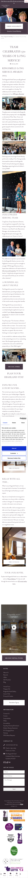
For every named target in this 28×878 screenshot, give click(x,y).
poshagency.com (14, 806)
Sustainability (6, 718)
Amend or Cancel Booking (14, 31)
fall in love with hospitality (9, 271)
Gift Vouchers (7, 680)
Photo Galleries (11, 579)
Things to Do (6, 689)
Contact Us (6, 713)
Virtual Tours (6, 686)
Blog (4, 682)
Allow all (14, 448)
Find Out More (14, 468)
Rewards (5, 675)
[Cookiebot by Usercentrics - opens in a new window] (20, 418)
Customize (13, 453)
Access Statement (7, 800)
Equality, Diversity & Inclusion (11, 725)
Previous (3, 547)
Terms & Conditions (16, 800)
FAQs (5, 721)
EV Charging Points (8, 730)
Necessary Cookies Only (14, 458)
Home (2, 36)
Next (25, 547)
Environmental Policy (17, 802)
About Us (5, 672)
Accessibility (6, 723)
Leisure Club (6, 694)
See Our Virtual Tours (14, 658)
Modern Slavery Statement (10, 728)
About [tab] (23, 422)
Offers (5, 677)
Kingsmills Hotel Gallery (9, 691)
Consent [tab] (5, 422)
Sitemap (5, 733)
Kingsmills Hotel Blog (8, 36)
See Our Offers (14, 367)
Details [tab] (14, 422)
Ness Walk (22, 114)
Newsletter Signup (14, 702)
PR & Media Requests (9, 735)
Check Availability (14, 26)
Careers (5, 716)
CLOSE (26, 1)
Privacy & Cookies (8, 696)
